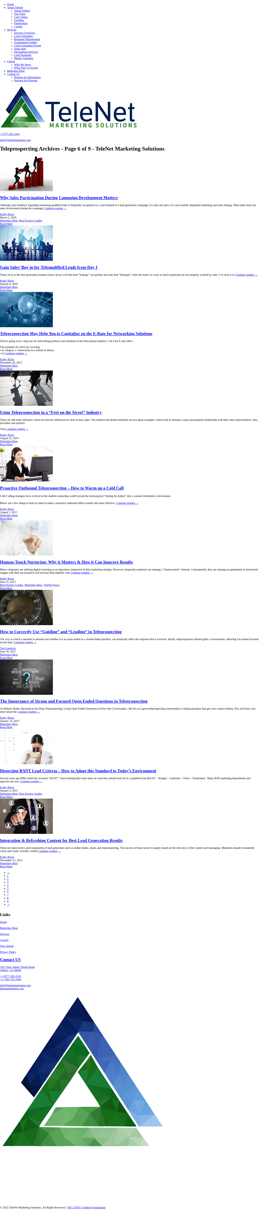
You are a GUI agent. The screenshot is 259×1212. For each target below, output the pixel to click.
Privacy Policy (8, 952)
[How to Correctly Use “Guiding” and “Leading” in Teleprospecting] (26, 624)
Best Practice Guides (30, 220)
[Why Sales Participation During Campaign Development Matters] (26, 190)
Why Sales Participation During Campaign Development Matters (59, 197)
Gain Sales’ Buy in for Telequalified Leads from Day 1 (49, 267)
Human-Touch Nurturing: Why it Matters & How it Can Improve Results (66, 562)
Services (4, 934)
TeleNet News (52, 585)
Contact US (10, 959)
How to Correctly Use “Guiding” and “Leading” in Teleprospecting (61, 631)
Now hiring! (7, 946)
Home (3, 922)
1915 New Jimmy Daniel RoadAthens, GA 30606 (17, 969)
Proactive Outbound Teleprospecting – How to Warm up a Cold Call (62, 488)
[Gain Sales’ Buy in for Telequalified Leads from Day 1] (26, 259)
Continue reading (55, 208)
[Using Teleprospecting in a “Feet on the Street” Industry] (26, 404)
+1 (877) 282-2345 (10, 976)
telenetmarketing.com (12, 988)
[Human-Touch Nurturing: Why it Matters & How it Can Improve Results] (26, 554)
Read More (6, 223)
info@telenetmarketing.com (15, 140)
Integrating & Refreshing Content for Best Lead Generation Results (61, 840)
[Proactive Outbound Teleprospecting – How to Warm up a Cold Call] (26, 480)
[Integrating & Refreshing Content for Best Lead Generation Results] (26, 832)
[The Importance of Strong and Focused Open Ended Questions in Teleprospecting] (26, 693)
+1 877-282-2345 (10, 134)
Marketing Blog (9, 220)
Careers (4, 940)
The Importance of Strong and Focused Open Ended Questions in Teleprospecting (73, 701)
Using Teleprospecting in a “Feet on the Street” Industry (51, 412)
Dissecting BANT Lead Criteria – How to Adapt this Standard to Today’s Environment (78, 770)
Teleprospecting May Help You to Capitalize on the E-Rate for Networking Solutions (76, 333)
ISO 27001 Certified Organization (87, 1207)
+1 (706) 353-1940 (10, 979)
